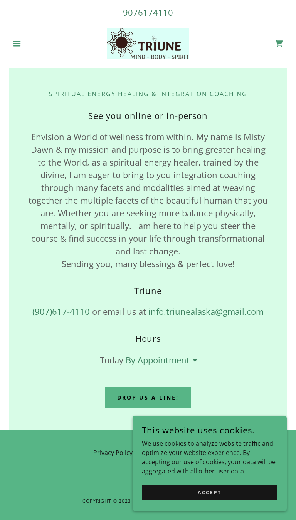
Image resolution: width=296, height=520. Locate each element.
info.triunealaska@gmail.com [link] (206, 311)
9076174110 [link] (148, 12)
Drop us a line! (148, 397)
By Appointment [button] (158, 360)
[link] (148, 43)
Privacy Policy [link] (113, 452)
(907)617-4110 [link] (61, 311)
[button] (30, 43)
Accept (209, 492)
